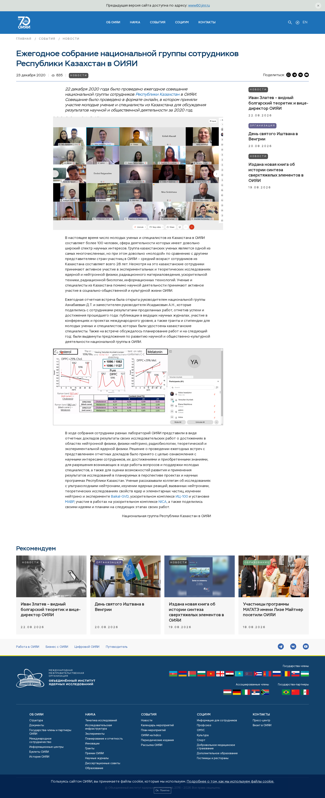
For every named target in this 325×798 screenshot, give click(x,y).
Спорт (201, 740)
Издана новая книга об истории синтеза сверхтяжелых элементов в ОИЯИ (276, 172)
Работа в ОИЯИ (27, 647)
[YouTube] (306, 647)
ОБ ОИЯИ (113, 22)
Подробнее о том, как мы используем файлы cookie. (230, 781)
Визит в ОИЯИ (262, 725)
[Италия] (246, 693)
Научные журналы (97, 758)
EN (305, 22)
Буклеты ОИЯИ (39, 752)
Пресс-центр (261, 720)
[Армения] (183, 674)
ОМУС (201, 730)
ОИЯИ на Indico (151, 735)
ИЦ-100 (182, 496)
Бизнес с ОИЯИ (57, 647)
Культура (203, 735)
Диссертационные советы (102, 763)
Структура (36, 720)
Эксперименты (95, 734)
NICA (163, 502)
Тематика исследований (101, 720)
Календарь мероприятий (157, 725)
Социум (182, 22)
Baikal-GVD (120, 496)
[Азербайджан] (173, 674)
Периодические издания (157, 740)
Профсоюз (204, 725)
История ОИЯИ (39, 757)
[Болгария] (201, 674)
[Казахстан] (239, 674)
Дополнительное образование (217, 753)
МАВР (69, 502)
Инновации (92, 743)
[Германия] (237, 693)
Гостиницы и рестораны (213, 758)
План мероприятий (153, 730)
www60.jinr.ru (199, 5)
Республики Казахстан (157, 94)
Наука (135, 22)
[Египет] (230, 674)
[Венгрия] (227, 693)
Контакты (207, 22)
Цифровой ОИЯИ (86, 647)
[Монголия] (267, 674)
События (157, 22)
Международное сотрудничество (40, 740)
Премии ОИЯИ (94, 753)
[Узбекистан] (305, 674)
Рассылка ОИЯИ (151, 745)
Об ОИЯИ (36, 714)
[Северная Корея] (248, 674)
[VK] (293, 647)
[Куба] (258, 674)
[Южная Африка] (265, 693)
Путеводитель (117, 647)
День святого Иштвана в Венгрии (273, 136)
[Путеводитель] (297, 22)
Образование (257, 563)
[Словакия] (295, 674)
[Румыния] (286, 674)
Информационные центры (46, 747)
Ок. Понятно (162, 790)
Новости (71, 39)
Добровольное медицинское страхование (216, 747)
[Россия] (277, 674)
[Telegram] (281, 647)
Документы (36, 725)
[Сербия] (256, 693)
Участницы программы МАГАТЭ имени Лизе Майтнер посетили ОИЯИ (273, 609)
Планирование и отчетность (104, 738)
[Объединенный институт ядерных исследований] (55, 691)
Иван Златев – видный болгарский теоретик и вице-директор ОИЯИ (278, 103)
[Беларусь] (192, 674)
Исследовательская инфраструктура (98, 727)
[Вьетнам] (211, 674)
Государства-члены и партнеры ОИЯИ (50, 732)
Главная (24, 39)
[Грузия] (220, 674)
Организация (262, 125)
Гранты (89, 748)
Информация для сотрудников (217, 720)
